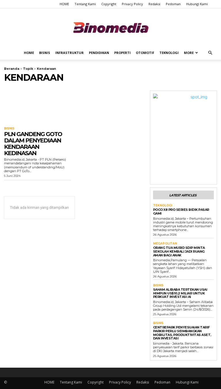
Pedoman (173, 4)
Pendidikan (99, 52)
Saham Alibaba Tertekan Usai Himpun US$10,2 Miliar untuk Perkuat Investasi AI (180, 293)
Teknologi (169, 52)
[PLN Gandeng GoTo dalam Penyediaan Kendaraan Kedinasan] (37, 107)
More (189, 52)
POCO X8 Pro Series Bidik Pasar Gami (181, 211)
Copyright (108, 4)
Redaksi (154, 4)
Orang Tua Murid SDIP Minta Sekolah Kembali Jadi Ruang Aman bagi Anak (179, 251)
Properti (122, 52)
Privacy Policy (132, 4)
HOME (64, 4)
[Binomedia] (110, 27)
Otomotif (145, 52)
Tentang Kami (85, 4)
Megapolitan (165, 243)
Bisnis (44, 52)
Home (29, 52)
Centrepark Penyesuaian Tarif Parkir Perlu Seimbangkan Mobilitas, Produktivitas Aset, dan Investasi (182, 332)
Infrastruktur (69, 52)
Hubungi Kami (197, 4)
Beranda (11, 69)
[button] (210, 53)
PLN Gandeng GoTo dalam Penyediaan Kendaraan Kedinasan (33, 144)
